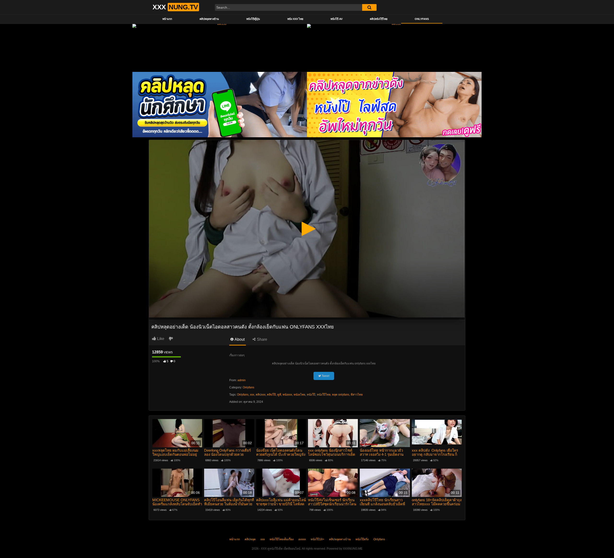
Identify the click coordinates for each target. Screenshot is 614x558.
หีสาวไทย (357, 394)
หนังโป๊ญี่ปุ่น (253, 18)
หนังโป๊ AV (336, 18)
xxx (252, 394)
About (239, 339)
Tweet (325, 376)
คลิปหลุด (250, 539)
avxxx (302, 539)
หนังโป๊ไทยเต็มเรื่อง (282, 539)
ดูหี (279, 394)
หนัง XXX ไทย (295, 18)
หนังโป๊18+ (317, 539)
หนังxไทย (299, 394)
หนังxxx (287, 394)
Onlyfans (422, 18)
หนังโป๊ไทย (324, 394)
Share (261, 339)
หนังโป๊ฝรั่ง (362, 539)
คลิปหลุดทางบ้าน (209, 18)
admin (241, 380)
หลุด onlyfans (340, 394)
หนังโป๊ (311, 394)
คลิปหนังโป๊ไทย (378, 18)
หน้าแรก (167, 18)
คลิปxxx (261, 394)
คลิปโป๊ (271, 394)
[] (369, 7)
